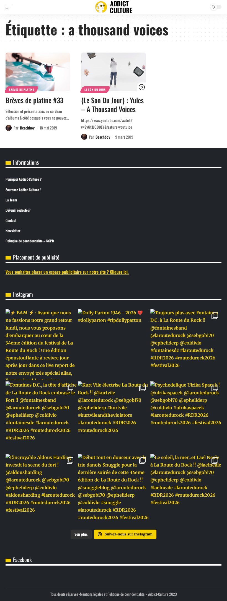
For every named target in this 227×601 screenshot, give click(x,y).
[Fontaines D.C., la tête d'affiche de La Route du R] (41, 416)
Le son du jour (95, 89)
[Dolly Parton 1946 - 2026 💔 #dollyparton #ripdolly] (113, 344)
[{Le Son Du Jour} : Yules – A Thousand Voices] (113, 72)
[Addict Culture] (113, 7)
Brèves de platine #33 (34, 100)
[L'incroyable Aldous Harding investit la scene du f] (41, 489)
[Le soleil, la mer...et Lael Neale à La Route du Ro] (185, 489)
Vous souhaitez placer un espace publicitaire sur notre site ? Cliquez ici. (67, 272)
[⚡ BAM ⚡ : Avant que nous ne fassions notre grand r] (41, 344)
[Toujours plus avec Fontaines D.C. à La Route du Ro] (185, 344)
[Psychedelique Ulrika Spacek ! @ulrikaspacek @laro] (185, 416)
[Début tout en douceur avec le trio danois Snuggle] (113, 489)
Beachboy (27, 128)
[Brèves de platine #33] (38, 72)
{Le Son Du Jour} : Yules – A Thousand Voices (112, 104)
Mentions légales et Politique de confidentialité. (112, 594)
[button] (10, 7)
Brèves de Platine (21, 89)
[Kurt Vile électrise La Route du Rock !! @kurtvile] (113, 416)
